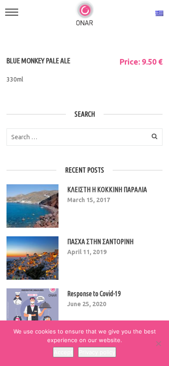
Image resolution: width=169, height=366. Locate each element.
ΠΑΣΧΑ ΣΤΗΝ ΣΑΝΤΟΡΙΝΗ (100, 241)
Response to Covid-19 (94, 293)
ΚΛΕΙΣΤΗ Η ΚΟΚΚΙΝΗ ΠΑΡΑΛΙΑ (107, 189)
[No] (158, 343)
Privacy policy (97, 352)
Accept (63, 352)
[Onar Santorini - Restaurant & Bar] (84, 12)
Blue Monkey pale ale (38, 60)
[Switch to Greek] (159, 13)
